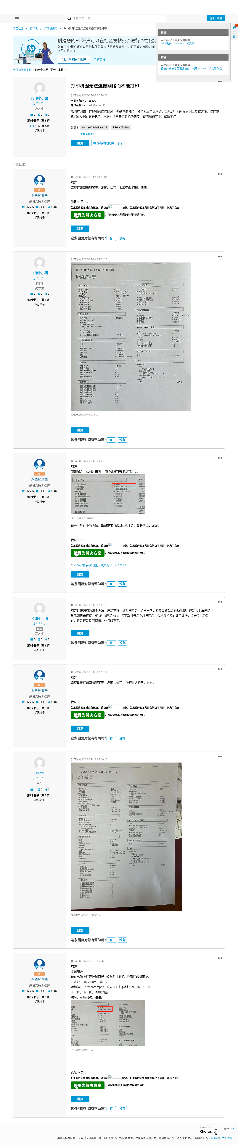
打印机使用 (50, 28)
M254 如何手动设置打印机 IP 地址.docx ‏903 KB (99, 565)
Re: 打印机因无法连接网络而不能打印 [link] (85, 28)
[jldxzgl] (39, 762)
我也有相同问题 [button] (103, 143)
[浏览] (16, 18)
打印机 (34, 28)
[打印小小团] (39, 88)
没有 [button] (122, 238)
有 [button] (111, 238)
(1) (120, 144)
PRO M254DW (121, 127)
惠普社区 (18, 28)
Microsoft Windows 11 (94, 127)
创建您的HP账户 (74, 59)
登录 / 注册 (216, 18)
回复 (80, 143)
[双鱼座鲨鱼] (39, 180)
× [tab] (227, 26)
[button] (220, 82)
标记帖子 (39, 130)
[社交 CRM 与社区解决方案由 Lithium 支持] (208, 1130)
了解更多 (100, 59)
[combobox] (115, 18)
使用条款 (213, 1138)
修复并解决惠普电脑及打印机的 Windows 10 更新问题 (191, 68)
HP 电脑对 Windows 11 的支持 (177, 43)
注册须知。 (227, 1138)
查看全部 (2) (87, 134)
